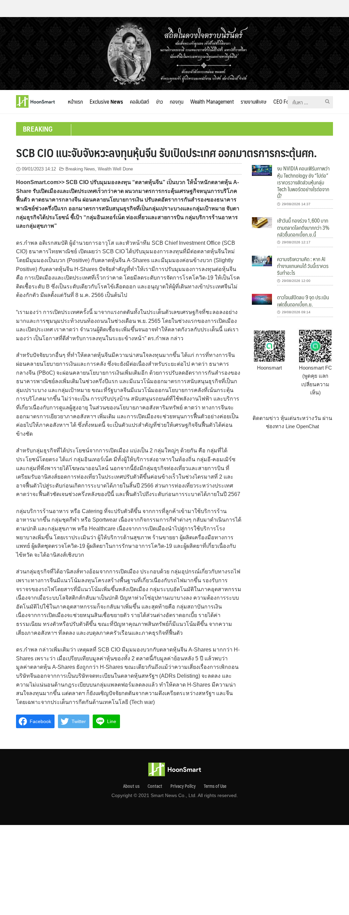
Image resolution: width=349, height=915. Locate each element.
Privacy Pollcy (183, 786)
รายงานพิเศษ (254, 101)
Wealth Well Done (115, 168)
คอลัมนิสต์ (139, 101)
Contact (155, 786)
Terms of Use (215, 786)
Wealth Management (212, 101)
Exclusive (106, 101)
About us (131, 786)
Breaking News (80, 168)
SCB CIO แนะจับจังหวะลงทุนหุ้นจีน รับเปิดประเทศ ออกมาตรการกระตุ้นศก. (166, 152)
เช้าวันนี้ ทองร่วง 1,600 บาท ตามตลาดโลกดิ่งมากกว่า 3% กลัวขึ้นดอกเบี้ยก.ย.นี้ (303, 227)
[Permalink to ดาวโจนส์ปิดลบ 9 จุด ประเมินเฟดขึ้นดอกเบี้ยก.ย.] (262, 299)
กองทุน (176, 101)
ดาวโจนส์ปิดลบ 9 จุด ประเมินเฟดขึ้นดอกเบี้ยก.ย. (303, 300)
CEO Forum (285, 101)
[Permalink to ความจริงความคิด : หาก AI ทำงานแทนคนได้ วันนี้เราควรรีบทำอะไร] (262, 261)
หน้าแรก (75, 101)
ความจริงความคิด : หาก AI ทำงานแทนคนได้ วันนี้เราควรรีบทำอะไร (303, 266)
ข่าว (159, 101)
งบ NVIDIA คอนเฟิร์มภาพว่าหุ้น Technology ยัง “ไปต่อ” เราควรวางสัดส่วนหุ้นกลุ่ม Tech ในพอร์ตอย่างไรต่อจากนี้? (303, 182)
